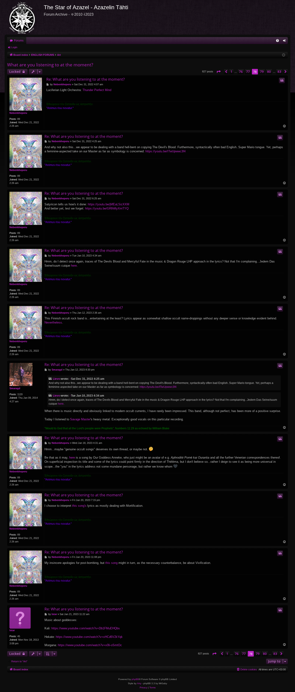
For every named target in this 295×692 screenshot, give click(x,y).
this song (111, 563)
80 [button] (269, 71)
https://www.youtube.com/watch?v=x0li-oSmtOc (90, 645)
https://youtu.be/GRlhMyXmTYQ (107, 208)
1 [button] (231, 71)
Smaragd (14, 388)
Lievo (56, 378)
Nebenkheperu (18, 113)
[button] (218, 71)
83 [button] (279, 71)
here (74, 265)
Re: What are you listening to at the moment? (85, 79)
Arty (139, 683)
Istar (12, 630)
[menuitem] (277, 40)
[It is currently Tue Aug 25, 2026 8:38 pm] (283, 55)
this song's (79, 505)
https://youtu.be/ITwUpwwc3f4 (165, 151)
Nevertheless (53, 322)
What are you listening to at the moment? (50, 65)
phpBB (135, 679)
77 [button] (248, 71)
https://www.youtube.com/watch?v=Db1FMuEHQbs (85, 628)
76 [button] (241, 71)
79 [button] (262, 71)
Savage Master (80, 419)
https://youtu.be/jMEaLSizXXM (108, 204)
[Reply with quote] (282, 80)
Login (14, 47)
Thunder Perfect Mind (97, 90)
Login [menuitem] (285, 41)
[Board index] (24, 17)
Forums (19, 40)
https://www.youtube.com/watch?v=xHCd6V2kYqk (89, 637)
